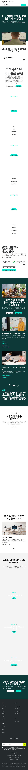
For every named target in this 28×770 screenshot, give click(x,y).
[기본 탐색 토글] (26, 1)
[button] (5, 5)
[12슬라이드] (13, 548)
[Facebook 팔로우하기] (11, 739)
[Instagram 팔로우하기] (17, 739)
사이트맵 (17, 759)
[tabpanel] (14, 535)
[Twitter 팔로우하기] (14, 739)
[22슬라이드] (15, 548)
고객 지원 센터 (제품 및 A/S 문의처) (8, 763)
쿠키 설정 (12, 759)
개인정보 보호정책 (16, 757)
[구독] (24, 744)
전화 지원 (17, 763)
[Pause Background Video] (24, 43)
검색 (23, 2)
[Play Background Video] (24, 264)
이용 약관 (10, 757)
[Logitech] (9, 1)
